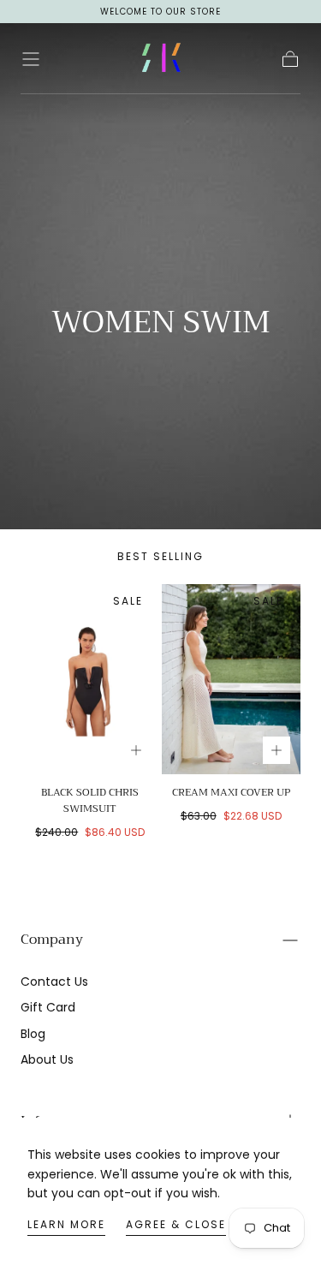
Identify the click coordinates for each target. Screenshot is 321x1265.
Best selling (160, 556)
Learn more (66, 1224)
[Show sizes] (136, 750)
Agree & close (176, 1224)
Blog (33, 1033)
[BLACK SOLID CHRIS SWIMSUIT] (90, 679)
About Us (47, 1059)
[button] (31, 59)
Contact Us (54, 981)
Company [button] (52, 940)
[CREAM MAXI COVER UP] (231, 679)
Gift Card (48, 1007)
